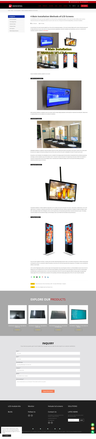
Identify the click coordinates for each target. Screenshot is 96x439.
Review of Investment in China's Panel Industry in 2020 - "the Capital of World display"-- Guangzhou (51, 283)
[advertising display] (50, 428)
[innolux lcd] (57, 428)
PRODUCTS (45, 5)
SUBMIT (81, 420)
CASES (56, 5)
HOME (40, 5)
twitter (37, 277)
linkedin (48, 277)
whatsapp (39, 277)
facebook (31, 277)
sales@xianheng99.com (74, 1)
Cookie (7, 428)
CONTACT (65, 5)
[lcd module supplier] (36, 428)
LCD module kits (14, 406)
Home (9, 10)
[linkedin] (29, 416)
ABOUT (60, 5)
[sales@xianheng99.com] (69, 2)
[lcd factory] (61, 428)
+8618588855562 (85, 1)
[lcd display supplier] (43, 428)
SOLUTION (51, 5)
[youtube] (32, 416)
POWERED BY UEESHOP (77, 431)
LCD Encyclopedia (17, 10)
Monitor (31, 406)
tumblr (45, 277)
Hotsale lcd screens (55, 406)
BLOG (10, 412)
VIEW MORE (17, 329)
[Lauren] (92, 424)
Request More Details (48, 391)
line (34, 277)
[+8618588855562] (80, 2)
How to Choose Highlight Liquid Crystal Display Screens (44, 287)
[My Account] (78, 5)
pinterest (42, 277)
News (12, 10)
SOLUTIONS (72, 406)
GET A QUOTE (84, 5)
